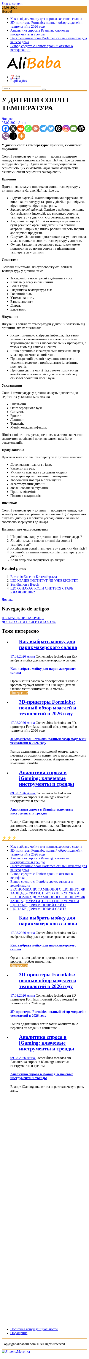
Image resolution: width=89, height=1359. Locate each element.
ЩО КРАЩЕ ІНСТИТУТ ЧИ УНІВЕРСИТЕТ (44, 580)
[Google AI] (13, 136)
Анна (22, 122)
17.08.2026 (18, 656)
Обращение (18, 1333)
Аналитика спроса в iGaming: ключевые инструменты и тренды (39, 32)
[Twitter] (51, 128)
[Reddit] (20, 128)
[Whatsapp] (28, 128)
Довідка (7, 119)
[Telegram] (43, 128)
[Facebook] (5, 128)
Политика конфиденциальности (34, 1329)
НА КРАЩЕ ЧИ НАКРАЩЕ (23, 618)
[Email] (73, 128)
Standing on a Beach (24, 584)
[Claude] (36, 128)
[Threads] (58, 128)
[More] (21, 136)
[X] (13, 128)
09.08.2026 (18, 793)
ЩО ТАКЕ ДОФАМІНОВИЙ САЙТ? (38, 905)
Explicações (18, 81)
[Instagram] (66, 128)
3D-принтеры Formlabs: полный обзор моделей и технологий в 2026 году (47, 707)
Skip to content (12, 3)
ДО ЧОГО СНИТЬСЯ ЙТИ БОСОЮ (29, 622)
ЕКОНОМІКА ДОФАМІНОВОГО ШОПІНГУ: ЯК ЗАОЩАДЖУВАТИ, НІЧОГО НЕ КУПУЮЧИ (47, 891)
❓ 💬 (15, 77)
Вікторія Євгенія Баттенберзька (33, 576)
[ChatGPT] (81, 128)
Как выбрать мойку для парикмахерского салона (46, 19)
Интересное (19, 693)
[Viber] (5, 136)
